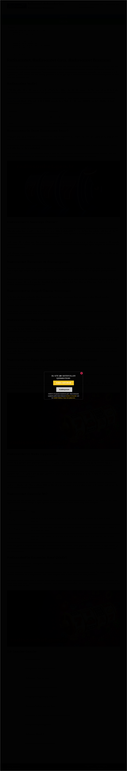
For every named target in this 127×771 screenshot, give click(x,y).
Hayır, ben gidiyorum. (69, 398)
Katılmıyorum (64, 389)
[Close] (81, 373)
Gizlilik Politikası (58, 398)
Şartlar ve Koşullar (71, 396)
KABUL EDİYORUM (63, 383)
